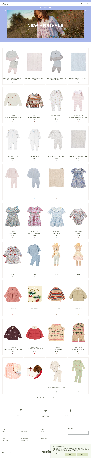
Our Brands (24, 433)
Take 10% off (24, 431)
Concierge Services (7, 442)
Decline (82, 454)
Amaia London (78, 231)
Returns (42, 436)
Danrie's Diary (24, 438)
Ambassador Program (26, 442)
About (22, 429)
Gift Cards (5, 440)
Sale (62, 3)
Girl (20, 3)
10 (50, 397)
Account (42, 431)
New (15, 3)
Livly (13, 154)
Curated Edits (55, 3)
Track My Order (44, 438)
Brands (4, 438)
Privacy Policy (76, 450)
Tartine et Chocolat (56, 115)
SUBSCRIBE (86, 433)
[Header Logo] (5, 4)
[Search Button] (81, 4)
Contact (42, 429)
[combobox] (78, 4)
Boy (25, 3)
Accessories (42, 3)
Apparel (4, 429)
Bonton (13, 115)
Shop (41, 7)
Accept (70, 454)
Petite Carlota (78, 192)
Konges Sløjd (12, 308)
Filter (7, 45)
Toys (35, 3)
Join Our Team (24, 440)
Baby (29, 3)
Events (22, 436)
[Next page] (53, 397)
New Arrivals (47, 7)
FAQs (41, 433)
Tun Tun (56, 270)
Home (48, 3)
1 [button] (37, 397)
